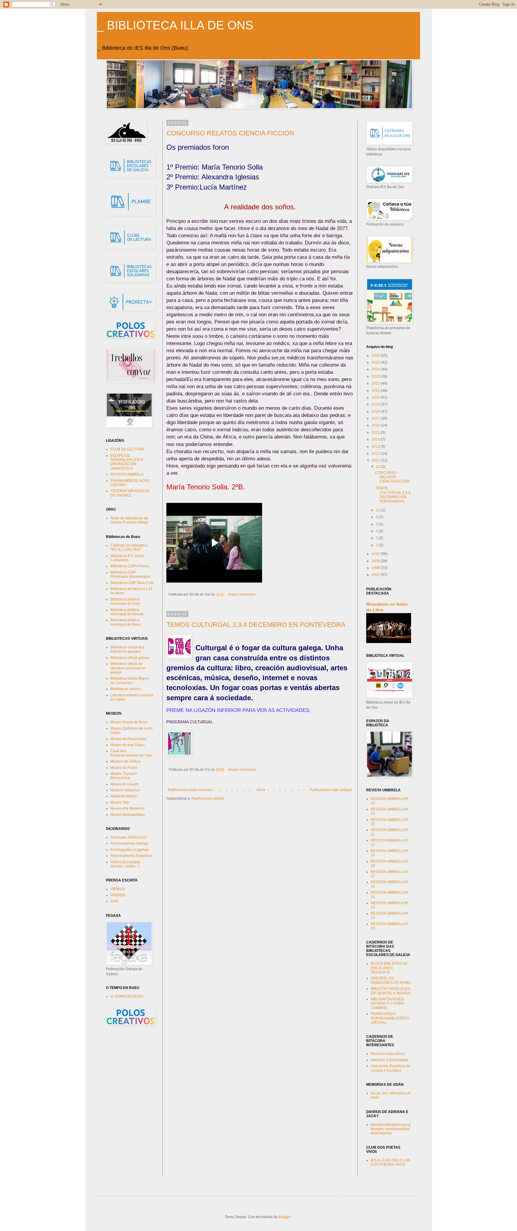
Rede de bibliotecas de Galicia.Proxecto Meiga (129, 520)
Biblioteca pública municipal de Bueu (125, 622)
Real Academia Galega (129, 843)
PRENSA (117, 895)
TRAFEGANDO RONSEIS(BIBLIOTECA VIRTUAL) (390, 1018)
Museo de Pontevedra (128, 739)
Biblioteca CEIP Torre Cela (132, 583)
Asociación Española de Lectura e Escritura (390, 1068)
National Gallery (123, 796)
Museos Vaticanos (125, 790)
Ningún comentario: (242, 594)
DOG (114, 901)
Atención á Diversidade (390, 1060)
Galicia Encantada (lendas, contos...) (125, 864)
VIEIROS (117, 889)
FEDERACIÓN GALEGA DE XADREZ (129, 493)
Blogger (285, 1217)
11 (378, 510)
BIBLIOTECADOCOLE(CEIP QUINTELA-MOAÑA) (391, 991)
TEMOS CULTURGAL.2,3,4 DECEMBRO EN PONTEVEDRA (256, 624)
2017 (376, 418)
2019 (376, 404)
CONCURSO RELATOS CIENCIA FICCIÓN (230, 133)
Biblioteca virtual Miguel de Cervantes (129, 680)
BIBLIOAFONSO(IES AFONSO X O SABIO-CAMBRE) (388, 1003)
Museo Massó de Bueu (129, 722)
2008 (376, 568)
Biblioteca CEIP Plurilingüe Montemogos (130, 574)
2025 (376, 362)
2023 (376, 376)
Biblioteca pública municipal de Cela (125, 601)
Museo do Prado (123, 768)
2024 (376, 369)
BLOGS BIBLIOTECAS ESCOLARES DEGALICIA (389, 967)
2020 (376, 397)
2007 (376, 575)
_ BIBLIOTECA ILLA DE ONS (175, 25)
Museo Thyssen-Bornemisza (123, 776)
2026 (376, 355)
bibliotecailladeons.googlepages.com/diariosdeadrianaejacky (391, 1129)
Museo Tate (119, 802)
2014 (376, 439)
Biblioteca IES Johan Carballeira (127, 558)
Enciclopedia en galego (129, 850)
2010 (376, 554)
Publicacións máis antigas (331, 790)
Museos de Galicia (125, 761)
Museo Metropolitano (127, 815)
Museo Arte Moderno (127, 808)
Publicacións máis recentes (190, 790)
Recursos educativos (388, 1054)
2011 (376, 460)
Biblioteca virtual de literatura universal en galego (128, 668)
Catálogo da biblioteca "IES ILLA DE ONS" (128, 547)
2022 (376, 383)
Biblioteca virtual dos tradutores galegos (127, 649)
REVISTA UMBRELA (127, 474)
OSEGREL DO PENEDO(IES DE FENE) (390, 980)
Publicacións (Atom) (207, 798)
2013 (376, 446)
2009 (376, 561)
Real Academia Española (131, 856)
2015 (376, 432)
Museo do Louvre (124, 784)
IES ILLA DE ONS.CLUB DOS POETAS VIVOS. (390, 1162)
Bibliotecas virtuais (125, 689)
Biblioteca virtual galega (130, 658)
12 (378, 467)
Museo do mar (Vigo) (127, 745)
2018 (376, 411)
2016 (376, 425)
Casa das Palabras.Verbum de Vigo (131, 753)
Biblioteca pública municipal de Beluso (127, 612)
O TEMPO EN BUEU (127, 996)
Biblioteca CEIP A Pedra (129, 566)
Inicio (261, 790)
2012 (376, 453)
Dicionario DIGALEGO (128, 837)
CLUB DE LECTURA (127, 449)
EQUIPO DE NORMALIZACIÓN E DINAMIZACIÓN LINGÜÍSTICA (127, 462)
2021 (376, 390)
